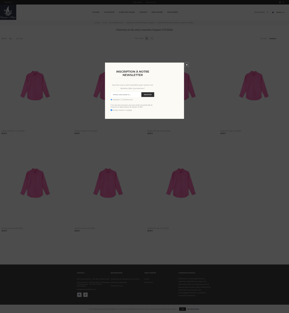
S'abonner (116, 100)
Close (187, 65)
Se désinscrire (127, 100)
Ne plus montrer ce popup (122, 110)
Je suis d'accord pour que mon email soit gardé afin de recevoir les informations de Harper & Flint (132, 106)
